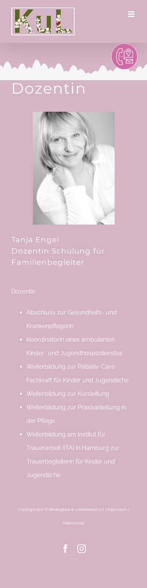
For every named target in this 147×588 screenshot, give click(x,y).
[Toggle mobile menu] (132, 14)
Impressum (117, 509)
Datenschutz (73, 523)
